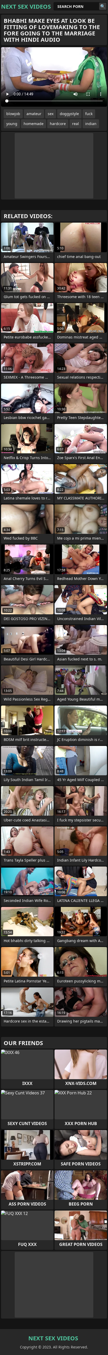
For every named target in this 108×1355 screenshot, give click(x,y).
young (11, 123)
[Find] (102, 6)
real (75, 123)
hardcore (58, 123)
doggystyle (69, 113)
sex (50, 113)
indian (90, 123)
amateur (33, 113)
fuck (89, 113)
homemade (34, 123)
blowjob (13, 113)
